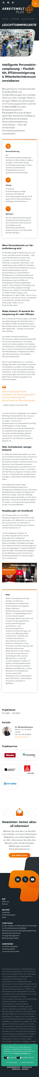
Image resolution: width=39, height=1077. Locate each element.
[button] (4, 2)
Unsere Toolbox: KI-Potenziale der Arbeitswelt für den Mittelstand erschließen (19, 927)
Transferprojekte (8, 949)
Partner (5, 904)
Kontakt (25, 1069)
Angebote (6, 912)
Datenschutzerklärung (23, 1053)
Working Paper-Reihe (10, 938)
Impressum (16, 1069)
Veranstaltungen (8, 915)
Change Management (10, 936)
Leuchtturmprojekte (28, 19)
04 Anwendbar (15, 19)
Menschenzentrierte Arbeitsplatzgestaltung (19, 931)
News (4, 917)
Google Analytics (28, 1057)
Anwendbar (7, 944)
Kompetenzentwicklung (11, 933)
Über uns (5, 901)
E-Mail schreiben (21, 737)
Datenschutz (27, 1067)
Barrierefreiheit (13, 1067)
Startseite (5, 19)
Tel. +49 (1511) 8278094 (23, 734)
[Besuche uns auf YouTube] (32, 879)
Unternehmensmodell (10, 951)
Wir (3, 899)
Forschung (7, 923)
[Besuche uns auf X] (25, 879)
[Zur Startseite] (17, 8)
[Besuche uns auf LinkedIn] (18, 879)
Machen (6, 910)
